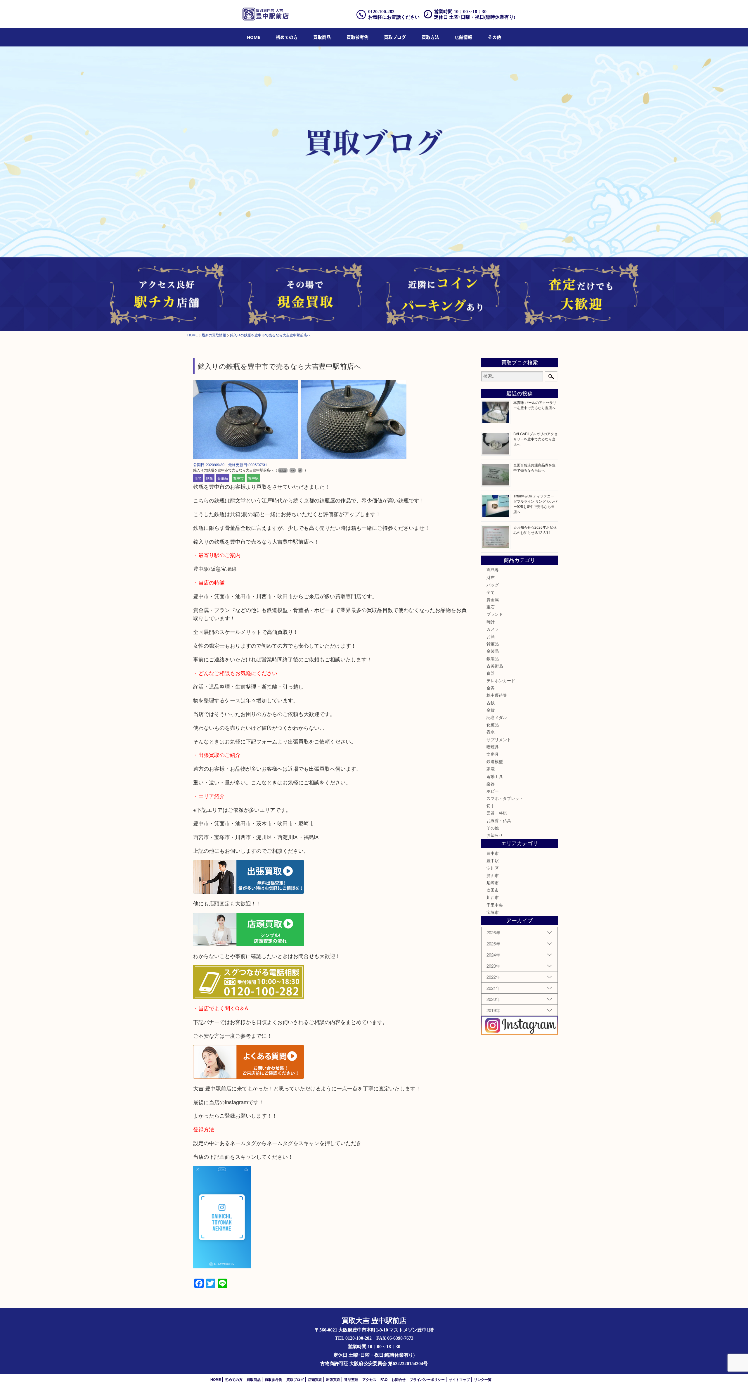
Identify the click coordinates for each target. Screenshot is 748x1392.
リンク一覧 (482, 1379)
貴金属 (492, 599)
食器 (490, 673)
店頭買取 (315, 1379)
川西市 (492, 897)
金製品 (492, 651)
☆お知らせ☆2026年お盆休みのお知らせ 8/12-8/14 (535, 530)
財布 (490, 577)
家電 (490, 769)
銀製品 (492, 658)
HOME (253, 37)
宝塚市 (492, 912)
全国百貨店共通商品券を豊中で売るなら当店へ (534, 467)
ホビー (492, 791)
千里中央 (494, 905)
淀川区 (492, 868)
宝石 (490, 607)
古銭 (490, 702)
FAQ (383, 1379)
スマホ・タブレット (504, 798)
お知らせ (494, 835)
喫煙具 (492, 747)
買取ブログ (395, 37)
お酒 (490, 636)
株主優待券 (496, 695)
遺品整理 (351, 1379)
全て (198, 477)
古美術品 (494, 666)
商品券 (492, 570)
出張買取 (333, 1379)
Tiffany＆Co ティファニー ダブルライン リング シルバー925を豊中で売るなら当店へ (535, 503)
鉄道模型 (494, 761)
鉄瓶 (209, 477)
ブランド (494, 614)
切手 (490, 805)
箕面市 (492, 875)
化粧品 (492, 724)
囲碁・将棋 (496, 813)
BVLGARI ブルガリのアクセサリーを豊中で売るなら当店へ (535, 439)
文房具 (492, 754)
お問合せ (399, 1379)
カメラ (492, 629)
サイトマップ (459, 1379)
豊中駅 (253, 477)
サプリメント (498, 739)
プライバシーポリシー (427, 1379)
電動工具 (494, 776)
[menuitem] (253, 37)
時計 (490, 622)
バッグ (492, 585)
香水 (490, 732)
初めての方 (287, 37)
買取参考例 (357, 37)
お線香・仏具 (498, 820)
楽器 (490, 783)
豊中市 (238, 477)
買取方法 (430, 37)
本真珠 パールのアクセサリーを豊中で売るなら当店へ (534, 405)
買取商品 (322, 37)
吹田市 (492, 890)
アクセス (369, 1379)
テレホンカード (500, 680)
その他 (492, 828)
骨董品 (222, 477)
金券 (490, 688)
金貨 (490, 710)
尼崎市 (492, 883)
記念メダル (496, 717)
